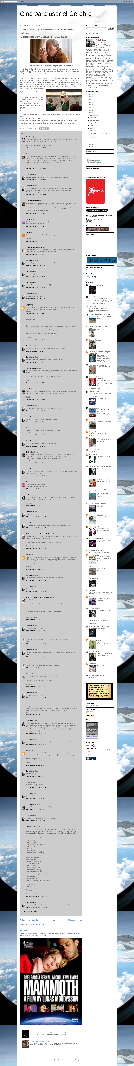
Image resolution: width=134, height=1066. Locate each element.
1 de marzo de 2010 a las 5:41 (35, 226)
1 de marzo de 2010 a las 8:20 (35, 241)
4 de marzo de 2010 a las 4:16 (35, 383)
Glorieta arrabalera (94, 679)
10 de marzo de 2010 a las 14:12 (36, 505)
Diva (27, 154)
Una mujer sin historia (36, 1031)
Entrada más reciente (29, 920)
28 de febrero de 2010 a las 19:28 (36, 194)
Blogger (77, 1060)
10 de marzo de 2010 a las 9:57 (35, 489)
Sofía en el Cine (94, 391)
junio (91, 125)
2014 (90, 102)
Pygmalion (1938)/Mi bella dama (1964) (100, 393)
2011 (90, 110)
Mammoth (23, 930)
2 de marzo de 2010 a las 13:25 (35, 340)
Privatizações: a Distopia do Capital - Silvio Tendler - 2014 (104, 558)
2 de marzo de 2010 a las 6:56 (35, 313)
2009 (90, 144)
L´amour (92, 137)
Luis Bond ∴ (30, 720)
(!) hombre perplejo (32, 200)
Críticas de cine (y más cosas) (98, 420)
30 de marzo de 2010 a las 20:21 (36, 776)
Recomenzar (30, 637)
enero (92, 141)
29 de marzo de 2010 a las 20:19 (36, 744)
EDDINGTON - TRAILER (104, 367)
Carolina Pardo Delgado (34, 247)
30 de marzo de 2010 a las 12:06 (36, 765)
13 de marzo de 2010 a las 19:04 (36, 668)
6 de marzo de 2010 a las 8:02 (35, 435)
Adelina (28, 674)
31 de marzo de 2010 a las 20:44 (36, 787)
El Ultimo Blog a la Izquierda (98, 365)
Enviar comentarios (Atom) (37, 924)
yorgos (28, 305)
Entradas (92, 752)
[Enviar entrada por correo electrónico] (36, 128)
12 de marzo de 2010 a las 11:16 (36, 548)
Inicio (53, 920)
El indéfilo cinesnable (96, 285)
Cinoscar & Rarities (95, 377)
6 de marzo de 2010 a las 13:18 (35, 463)
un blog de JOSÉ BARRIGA (97, 503)
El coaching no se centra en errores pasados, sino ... (100, 134)
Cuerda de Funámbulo (96, 515)
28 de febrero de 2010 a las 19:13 (36, 148)
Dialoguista (30, 452)
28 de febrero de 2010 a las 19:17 (36, 168)
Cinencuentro (93, 307)
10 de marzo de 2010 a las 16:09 (36, 528)
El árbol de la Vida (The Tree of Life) (41, 1041)
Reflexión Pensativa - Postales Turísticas (39, 534)
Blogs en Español (94, 450)
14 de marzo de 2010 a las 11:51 (36, 686)
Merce (28, 232)
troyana (28, 704)
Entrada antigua (75, 920)
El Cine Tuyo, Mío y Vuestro (98, 527)
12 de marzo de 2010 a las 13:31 (36, 569)
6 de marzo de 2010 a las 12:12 (35, 446)
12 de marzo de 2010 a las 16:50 (36, 591)
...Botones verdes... (95, 567)
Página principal (93, 33)
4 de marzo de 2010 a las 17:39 (35, 411)
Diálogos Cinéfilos (94, 432)
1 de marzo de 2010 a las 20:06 (35, 276)
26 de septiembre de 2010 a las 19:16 (37, 896)
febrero (92, 131)
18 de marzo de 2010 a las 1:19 (35, 714)
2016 (90, 99)
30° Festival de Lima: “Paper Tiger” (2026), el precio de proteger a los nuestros (98, 310)
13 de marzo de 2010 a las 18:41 (36, 644)
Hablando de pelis (94, 408)
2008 (90, 147)
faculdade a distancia (92, 270)
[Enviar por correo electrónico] (40, 128)
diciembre (93, 115)
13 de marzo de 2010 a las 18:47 (36, 657)
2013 (90, 105)
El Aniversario (100, 330)
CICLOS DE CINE (94, 608)
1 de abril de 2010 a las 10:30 (35, 798)
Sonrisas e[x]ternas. (95, 640)
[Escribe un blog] (42, 128)
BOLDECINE (93, 663)
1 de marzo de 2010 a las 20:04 (35, 265)
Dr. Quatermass (31, 495)
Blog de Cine (93, 297)
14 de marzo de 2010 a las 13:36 (36, 698)
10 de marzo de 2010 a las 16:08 (36, 517)
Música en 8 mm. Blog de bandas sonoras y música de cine (99, 627)
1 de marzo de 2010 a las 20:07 (35, 287)
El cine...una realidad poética (98, 620)
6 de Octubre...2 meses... (104, 517)
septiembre (93, 120)
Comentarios (93, 755)
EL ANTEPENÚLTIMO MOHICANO (99, 315)
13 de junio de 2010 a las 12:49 (35, 821)
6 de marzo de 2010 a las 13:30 (35, 476)
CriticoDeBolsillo (94, 652)
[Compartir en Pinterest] (48, 128)
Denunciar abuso (92, 151)
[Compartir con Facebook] (46, 128)
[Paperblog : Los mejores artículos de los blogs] (91, 278)
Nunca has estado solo (103, 287)
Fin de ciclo (100, 468)
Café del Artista (93, 578)
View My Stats (106, 750)
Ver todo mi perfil (91, 87)
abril (91, 128)
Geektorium (92, 597)
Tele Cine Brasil (94, 555)
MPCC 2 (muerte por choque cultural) (99, 552)
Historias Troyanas (95, 340)
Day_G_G (29, 389)
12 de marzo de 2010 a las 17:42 (36, 619)
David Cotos (30, 174)
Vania (28, 554)
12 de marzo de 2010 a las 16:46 (36, 580)
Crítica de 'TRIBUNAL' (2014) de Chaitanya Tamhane (103, 495)
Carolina (29, 137)
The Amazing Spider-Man (104, 630)
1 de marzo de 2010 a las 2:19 (35, 213)
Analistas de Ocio (94, 396)
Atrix (27, 482)
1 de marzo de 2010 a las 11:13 (35, 254)
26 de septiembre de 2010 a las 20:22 (37, 907)
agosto (92, 123)
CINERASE (92, 590)
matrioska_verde (31, 368)
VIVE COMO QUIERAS (103, 610)
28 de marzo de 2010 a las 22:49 (36, 733)
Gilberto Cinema (94, 438)
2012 (90, 107)
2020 (90, 94)
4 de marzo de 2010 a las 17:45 (35, 422)
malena (28, 219)
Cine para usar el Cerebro (56, 13)
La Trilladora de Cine (95, 550)
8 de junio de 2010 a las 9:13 (35, 809)
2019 (90, 97)
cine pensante (93, 454)
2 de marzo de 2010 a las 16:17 (35, 362)
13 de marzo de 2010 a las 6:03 (35, 631)
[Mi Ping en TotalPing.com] (92, 738)
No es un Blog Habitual (96, 538)
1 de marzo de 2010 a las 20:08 (35, 298)
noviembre (93, 117)
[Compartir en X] (44, 128)
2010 (90, 113)
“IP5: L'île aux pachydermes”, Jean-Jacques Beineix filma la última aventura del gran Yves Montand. (103, 358)
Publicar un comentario (31, 911)
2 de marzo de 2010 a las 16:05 (35, 351)
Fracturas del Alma (32, 826)
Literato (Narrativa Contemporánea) (100, 466)
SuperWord (92, 451)
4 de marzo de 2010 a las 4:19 (35, 399)
